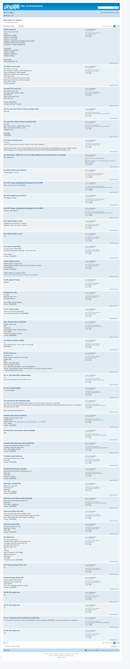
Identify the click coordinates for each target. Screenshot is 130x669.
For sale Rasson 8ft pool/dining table (96, 405)
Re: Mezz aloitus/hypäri (12, 388)
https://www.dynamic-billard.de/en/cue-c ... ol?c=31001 (30, 421)
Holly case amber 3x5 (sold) (94, 515)
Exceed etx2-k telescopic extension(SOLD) (98, 447)
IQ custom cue (91, 541)
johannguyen (93, 29)
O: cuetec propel (92, 313)
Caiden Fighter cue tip (93, 225)
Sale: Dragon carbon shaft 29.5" (95, 326)
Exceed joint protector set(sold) (95, 473)
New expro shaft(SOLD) (93, 488)
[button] (119, 26)
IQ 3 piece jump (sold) (93, 528)
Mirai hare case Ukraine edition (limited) (97, 435)
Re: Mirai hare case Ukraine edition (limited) (19, 430)
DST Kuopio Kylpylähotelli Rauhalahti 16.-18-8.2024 (100, 187)
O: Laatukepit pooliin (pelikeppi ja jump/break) (98, 622)
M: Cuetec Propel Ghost (93, 251)
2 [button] (116, 26)
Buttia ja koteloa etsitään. (94, 345)
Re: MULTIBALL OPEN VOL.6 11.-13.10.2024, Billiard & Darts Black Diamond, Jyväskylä (35, 155)
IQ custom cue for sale (93, 71)
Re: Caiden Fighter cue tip (13, 221)
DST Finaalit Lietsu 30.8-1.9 (94, 174)
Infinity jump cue (91, 34)
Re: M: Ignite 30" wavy (12, 280)
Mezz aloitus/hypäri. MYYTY (94, 392)
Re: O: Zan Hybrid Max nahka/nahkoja (17, 375)
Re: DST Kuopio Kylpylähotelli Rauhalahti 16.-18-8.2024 (23, 183)
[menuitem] (12, 12)
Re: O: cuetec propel (11, 309)
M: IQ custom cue (92, 357)
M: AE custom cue (92, 597)
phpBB (60, 653)
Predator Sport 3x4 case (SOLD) (95, 420)
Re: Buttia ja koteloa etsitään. (14, 340)
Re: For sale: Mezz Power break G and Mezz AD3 (21, 109)
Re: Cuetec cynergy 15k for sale (15, 565)
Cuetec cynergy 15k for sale (94, 569)
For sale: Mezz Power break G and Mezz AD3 (98, 113)
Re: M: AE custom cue (12, 592)
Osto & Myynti (96, 32)
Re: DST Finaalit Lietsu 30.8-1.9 (15, 170)
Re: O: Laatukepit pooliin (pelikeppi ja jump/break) (21, 618)
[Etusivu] (12, 6)
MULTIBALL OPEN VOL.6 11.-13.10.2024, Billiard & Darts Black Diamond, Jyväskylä (100, 161)
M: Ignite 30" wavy (92, 284)
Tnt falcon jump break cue (94, 460)
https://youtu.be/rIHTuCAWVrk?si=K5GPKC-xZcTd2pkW (20, 274)
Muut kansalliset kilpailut (98, 158)
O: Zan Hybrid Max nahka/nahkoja (96, 379)
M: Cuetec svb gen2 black (94, 144)
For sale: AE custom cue (93, 93)
